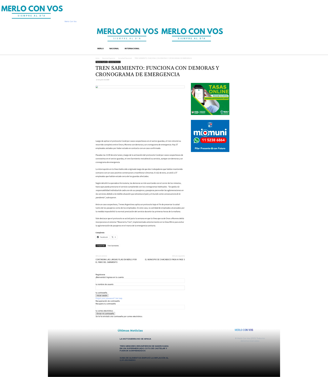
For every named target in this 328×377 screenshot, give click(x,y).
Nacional (114, 48)
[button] (229, 26)
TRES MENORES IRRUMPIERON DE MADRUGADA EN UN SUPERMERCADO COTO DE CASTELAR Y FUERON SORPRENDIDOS (144, 348)
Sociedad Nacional (125, 58)
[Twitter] (102, 53)
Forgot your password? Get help (109, 298)
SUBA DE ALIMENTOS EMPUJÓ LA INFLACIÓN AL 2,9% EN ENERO (144, 359)
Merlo (100, 48)
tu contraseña (101, 293)
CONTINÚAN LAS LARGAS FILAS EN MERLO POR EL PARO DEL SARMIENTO (116, 260)
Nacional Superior (108, 58)
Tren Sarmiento (113, 246)
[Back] (96, 272)
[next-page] (120, 364)
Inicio (97, 58)
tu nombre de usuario (104, 284)
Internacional (132, 48)
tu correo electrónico (104, 311)
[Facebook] (98, 53)
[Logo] (128, 44)
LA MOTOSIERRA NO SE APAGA (135, 339)
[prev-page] (118, 364)
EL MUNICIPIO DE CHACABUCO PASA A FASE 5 (165, 259)
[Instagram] (100, 53)
